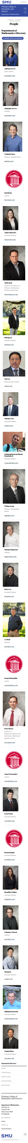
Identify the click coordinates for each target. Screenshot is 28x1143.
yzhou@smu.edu (9, 1058)
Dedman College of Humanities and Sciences (8, 8)
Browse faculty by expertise (13, 38)
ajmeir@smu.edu (9, 647)
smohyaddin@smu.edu (11, 685)
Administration (5, 1085)
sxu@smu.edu (8, 979)
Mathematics (18, 19)
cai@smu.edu (8, 386)
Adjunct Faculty (6, 1077)
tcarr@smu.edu (8, 426)
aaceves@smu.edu (9, 115)
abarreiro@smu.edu (10, 240)
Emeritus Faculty (6, 1081)
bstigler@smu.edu (9, 899)
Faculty (3, 1068)
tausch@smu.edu (9, 939)
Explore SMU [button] (24, 2)
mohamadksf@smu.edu (11, 463)
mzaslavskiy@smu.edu (11, 1019)
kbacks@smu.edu (9, 200)
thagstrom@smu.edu (10, 557)
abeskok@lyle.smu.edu (11, 294)
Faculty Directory (6, 1129)
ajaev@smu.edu (8, 161)
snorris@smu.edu (9, 821)
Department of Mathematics (10, 14)
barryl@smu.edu (9, 596)
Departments (10, 19)
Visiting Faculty (5, 1072)
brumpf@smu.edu (9, 859)
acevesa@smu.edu (9, 76)
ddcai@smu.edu (9, 345)
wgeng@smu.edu (9, 515)
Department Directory (8, 1063)
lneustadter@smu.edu (10, 781)
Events (3, 1121)
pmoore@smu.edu (9, 742)
